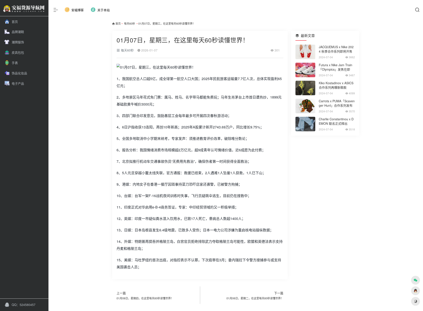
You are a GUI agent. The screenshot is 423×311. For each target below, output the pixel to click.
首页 (118, 23)
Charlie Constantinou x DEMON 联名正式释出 (336, 121)
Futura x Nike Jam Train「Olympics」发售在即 (335, 67)
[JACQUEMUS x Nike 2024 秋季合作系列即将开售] (305, 52)
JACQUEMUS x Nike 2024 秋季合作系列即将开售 (336, 49)
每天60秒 (129, 23)
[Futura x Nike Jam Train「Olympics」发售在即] (305, 70)
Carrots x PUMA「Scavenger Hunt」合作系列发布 (337, 103)
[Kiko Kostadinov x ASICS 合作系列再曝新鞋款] (305, 88)
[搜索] (417, 10)
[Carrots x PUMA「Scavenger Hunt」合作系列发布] (305, 106)
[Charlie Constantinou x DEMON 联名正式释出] (305, 124)
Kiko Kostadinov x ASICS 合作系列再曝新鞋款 (336, 85)
